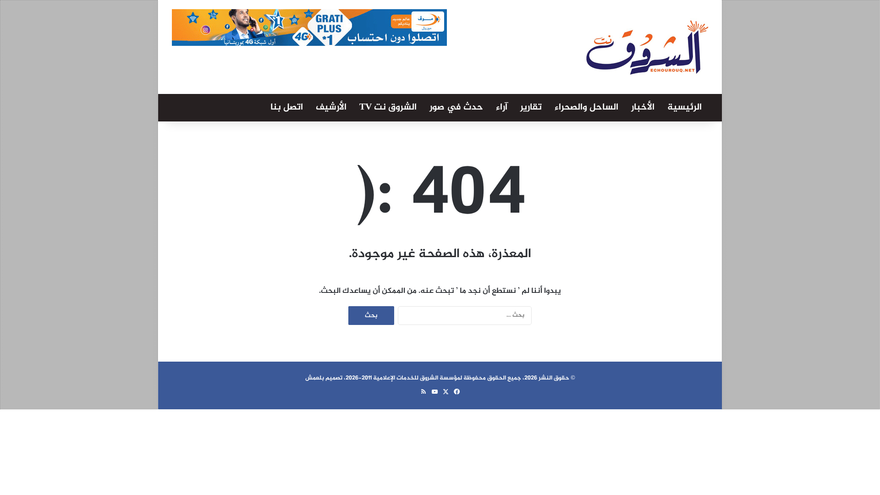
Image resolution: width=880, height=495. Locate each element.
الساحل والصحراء (586, 107)
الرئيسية (684, 107)
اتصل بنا (286, 107)
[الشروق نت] (647, 47)
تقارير (531, 107)
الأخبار (642, 107)
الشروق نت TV (388, 107)
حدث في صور (456, 107)
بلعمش (314, 378)
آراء (501, 107)
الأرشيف (331, 107)
